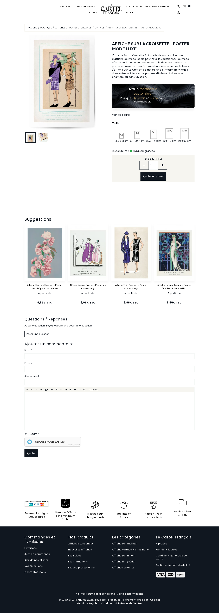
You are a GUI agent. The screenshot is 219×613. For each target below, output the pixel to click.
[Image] (70, 389)
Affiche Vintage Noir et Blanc (130, 549)
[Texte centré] (56, 389)
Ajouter (31, 453)
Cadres (92, 12)
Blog (129, 12)
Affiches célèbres (123, 567)
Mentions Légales (88, 603)
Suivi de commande (37, 554)
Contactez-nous (35, 572)
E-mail (28, 363)
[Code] (79, 389)
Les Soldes (74, 555)
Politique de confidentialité (173, 565)
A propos (161, 543)
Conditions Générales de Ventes (121, 603)
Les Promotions (78, 561)
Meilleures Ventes (157, 6)
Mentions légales (166, 549)
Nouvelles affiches (80, 549)
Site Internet (31, 376)
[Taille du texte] (40, 389)
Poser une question (38, 334)
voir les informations (130, 594)
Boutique (46, 27)
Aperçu (94, 389)
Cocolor (155, 600)
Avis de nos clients (36, 560)
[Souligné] (36, 389)
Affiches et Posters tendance (73, 27)
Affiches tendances (80, 543)
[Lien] (61, 389)
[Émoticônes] (84, 389)
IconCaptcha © (74, 445)
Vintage (99, 27)
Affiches (65, 6)
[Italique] (31, 389)
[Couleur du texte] (46, 389)
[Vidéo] (75, 389)
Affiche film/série (123, 561)
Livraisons (30, 548)
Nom (27, 350)
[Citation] (51, 389)
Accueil (32, 27)
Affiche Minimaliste (124, 543)
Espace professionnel (81, 567)
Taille (115, 123)
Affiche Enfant (86, 6)
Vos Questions (33, 566)
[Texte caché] (65, 389)
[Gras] (27, 389)
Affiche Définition (123, 555)
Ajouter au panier (153, 176)
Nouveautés (134, 6)
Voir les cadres (121, 115)
